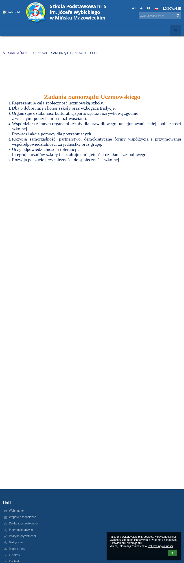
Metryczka (16, 542)
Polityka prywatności (22, 536)
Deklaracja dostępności (24, 523)
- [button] (142, 8)
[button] (148, 8)
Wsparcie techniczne (22, 517)
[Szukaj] (178, 15)
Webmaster (16, 510)
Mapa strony (17, 548)
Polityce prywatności (160, 546)
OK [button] (173, 553)
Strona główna (15, 53)
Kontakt (14, 561)
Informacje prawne (21, 529)
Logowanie (172, 8)
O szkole (15, 555)
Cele (94, 53)
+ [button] (135, 8)
